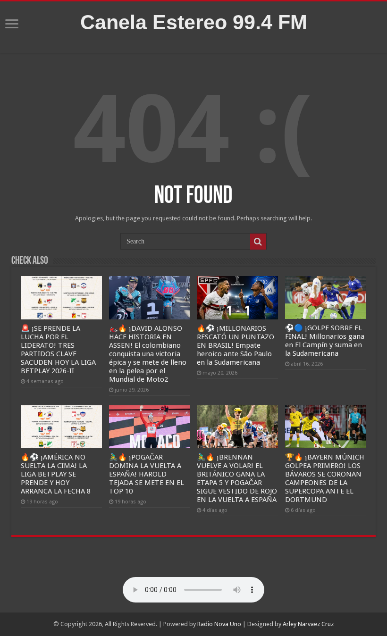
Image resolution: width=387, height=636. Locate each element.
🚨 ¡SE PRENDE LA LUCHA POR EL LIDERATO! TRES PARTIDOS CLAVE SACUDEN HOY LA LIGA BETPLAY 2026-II (58, 349)
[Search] (258, 242)
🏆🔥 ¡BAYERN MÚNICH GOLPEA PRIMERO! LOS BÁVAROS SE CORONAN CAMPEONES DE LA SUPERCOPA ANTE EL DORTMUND (324, 478)
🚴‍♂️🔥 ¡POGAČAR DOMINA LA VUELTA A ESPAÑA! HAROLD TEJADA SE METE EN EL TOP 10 (146, 474)
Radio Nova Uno (219, 624)
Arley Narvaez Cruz (308, 624)
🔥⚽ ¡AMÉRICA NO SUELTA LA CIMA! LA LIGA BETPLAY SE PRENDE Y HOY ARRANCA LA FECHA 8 (56, 474)
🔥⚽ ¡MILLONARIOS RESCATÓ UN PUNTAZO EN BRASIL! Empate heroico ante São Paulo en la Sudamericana (235, 345)
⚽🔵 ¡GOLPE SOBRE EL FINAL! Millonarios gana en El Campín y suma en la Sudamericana (324, 341)
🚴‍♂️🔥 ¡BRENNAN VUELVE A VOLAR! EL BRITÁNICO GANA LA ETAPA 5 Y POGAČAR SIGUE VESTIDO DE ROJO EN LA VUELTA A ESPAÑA (237, 478)
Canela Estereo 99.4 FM (193, 22)
